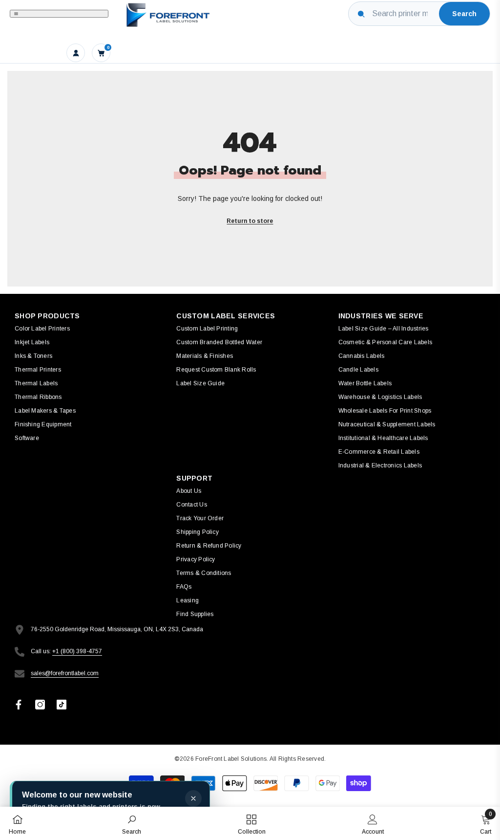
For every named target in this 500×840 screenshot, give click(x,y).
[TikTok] (61, 704)
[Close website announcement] (193, 798)
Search (464, 14)
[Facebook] (18, 704)
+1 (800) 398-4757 (77, 651)
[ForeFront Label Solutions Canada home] (167, 14)
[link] (131, 823)
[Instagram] (40, 704)
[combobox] (403, 13)
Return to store (250, 221)
